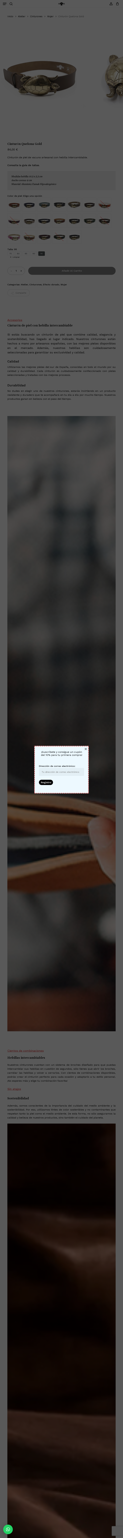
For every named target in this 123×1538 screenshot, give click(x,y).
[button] (8, 1529)
